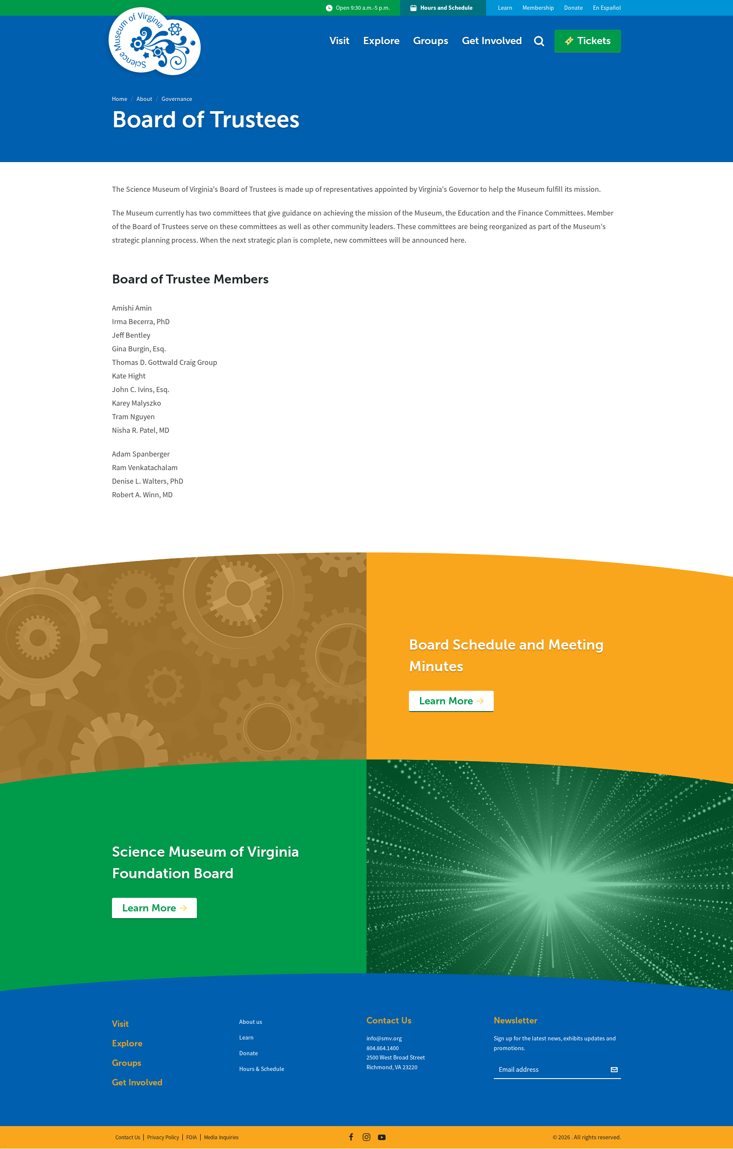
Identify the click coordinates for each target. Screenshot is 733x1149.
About (144, 99)
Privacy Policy (163, 1137)
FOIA (191, 1137)
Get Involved (492, 40)
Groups (430, 40)
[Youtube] (382, 1137)
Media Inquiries (221, 1137)
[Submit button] (616, 1068)
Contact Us (127, 1137)
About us (250, 1022)
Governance (177, 99)
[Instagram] (366, 1137)
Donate (248, 1053)
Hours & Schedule (261, 1069)
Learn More (446, 700)
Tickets (594, 40)
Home (119, 99)
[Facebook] (351, 1137)
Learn (246, 1037)
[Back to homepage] (156, 41)
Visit (340, 40)
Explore (381, 40)
